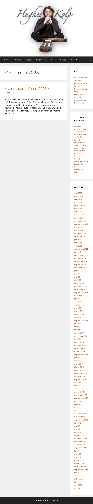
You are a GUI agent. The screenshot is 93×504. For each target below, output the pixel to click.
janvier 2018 (79, 314)
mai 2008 (78, 485)
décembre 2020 (81, 258)
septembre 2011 (80, 448)
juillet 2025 (78, 199)
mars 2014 (78, 389)
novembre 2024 (80, 205)
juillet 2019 (78, 271)
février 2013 (79, 410)
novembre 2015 (80, 348)
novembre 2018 (80, 289)
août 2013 (78, 401)
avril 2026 (78, 193)
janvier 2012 (79, 435)
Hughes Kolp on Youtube (80, 78)
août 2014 (78, 382)
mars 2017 (78, 326)
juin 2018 (77, 298)
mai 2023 (78, 227)
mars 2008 (78, 488)
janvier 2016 (79, 342)
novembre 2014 (80, 373)
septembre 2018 (81, 292)
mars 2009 (78, 476)
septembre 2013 (81, 398)
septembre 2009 (81, 469)
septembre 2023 (81, 224)
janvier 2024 (79, 218)
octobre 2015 (79, 351)
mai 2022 (78, 243)
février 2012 (78, 432)
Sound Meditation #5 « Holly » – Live (80, 142)
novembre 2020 (80, 261)
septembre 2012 (81, 420)
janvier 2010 (79, 463)
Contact (74, 60)
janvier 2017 (79, 333)
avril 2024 (78, 211)
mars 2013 (78, 407)
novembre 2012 (80, 417)
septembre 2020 (81, 264)
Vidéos (28, 60)
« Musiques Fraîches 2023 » (27, 88)
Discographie (40, 60)
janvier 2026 (79, 196)
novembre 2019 (80, 267)
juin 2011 (77, 451)
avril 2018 (78, 305)
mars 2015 (78, 364)
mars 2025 (78, 202)
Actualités (6, 60)
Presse (63, 60)
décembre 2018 (80, 286)
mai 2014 (78, 385)
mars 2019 (78, 280)
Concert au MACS (79, 170)
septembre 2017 (81, 320)
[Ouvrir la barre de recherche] (89, 59)
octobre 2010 (79, 460)
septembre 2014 (81, 379)
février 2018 (79, 311)
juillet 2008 (78, 479)
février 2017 (79, 330)
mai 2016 (77, 339)
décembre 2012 (80, 413)
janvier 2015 (79, 370)
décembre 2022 (80, 233)
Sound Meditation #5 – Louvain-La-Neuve (81, 163)
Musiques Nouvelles (78, 95)
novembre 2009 (80, 466)
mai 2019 (77, 277)
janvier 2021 (79, 255)
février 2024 (79, 215)
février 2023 (79, 230)
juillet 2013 (78, 404)
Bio (52, 60)
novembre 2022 (80, 236)
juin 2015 (77, 358)
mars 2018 (78, 308)
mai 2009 (78, 472)
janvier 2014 (79, 392)
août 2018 (78, 295)
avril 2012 (77, 426)
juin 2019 (77, 274)
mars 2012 (78, 429)
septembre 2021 (81, 249)
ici (13, 113)
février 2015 (79, 367)
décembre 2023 (81, 221)
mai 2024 (78, 208)
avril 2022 (78, 246)
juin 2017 (77, 323)
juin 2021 (77, 252)
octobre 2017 (79, 317)
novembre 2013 (80, 395)
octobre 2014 (79, 376)
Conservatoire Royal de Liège (80, 101)
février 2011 (78, 457)
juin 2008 (77, 482)
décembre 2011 (80, 438)
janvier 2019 (79, 283)
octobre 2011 (79, 445)
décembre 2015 (80, 345)
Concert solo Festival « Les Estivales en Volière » (79, 152)
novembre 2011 (80, 441)
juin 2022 (77, 239)
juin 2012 (77, 423)
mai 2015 (78, 361)
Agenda (18, 60)
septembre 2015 (81, 354)
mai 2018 (77, 302)
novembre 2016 (80, 336)
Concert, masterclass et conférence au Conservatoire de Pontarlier (80, 132)
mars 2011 (78, 454)
